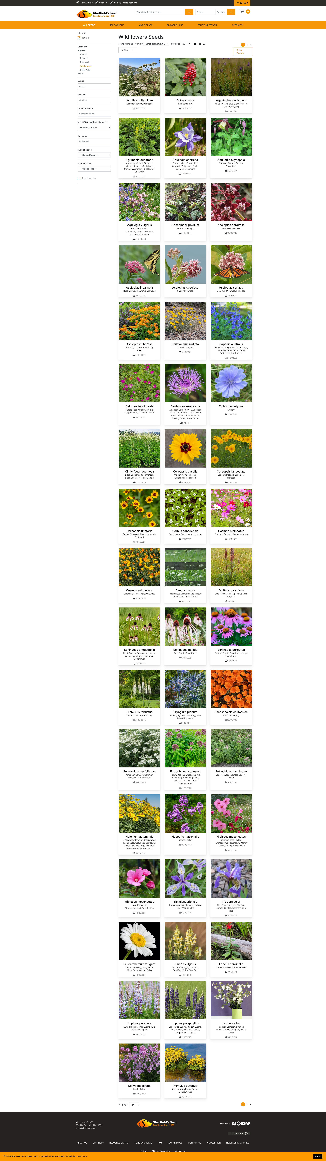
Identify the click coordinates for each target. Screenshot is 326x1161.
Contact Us (194, 1142)
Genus (81, 81)
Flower (81, 50)
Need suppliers (89, 178)
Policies (143, 1151)
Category (82, 46)
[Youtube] (243, 1123)
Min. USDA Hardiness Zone (91, 122)
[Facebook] (234, 1123)
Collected (82, 136)
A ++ (240, 1133)
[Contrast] (246, 1133)
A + (235, 1133)
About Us (82, 1142)
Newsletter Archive (237, 1142)
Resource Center (119, 1142)
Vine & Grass (145, 25)
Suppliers (98, 1142)
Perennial (84, 62)
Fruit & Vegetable (208, 25)
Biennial (83, 58)
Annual (83, 54)
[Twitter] (248, 1123)
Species (81, 94)
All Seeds (89, 25)
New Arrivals (174, 1142)
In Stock (85, 38)
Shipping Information (161, 1151)
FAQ (160, 1142)
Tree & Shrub (117, 25)
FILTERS (81, 33)
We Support (180, 1151)
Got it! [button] (318, 1156)
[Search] (189, 12)
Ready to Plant (85, 163)
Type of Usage (85, 149)
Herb (80, 73)
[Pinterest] (239, 1123)
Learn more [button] (82, 1156)
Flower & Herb (175, 25)
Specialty (237, 25)
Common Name (85, 108)
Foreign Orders (143, 1142)
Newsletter (214, 1142)
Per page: (123, 1104)
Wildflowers (85, 66)
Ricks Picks (85, 70)
